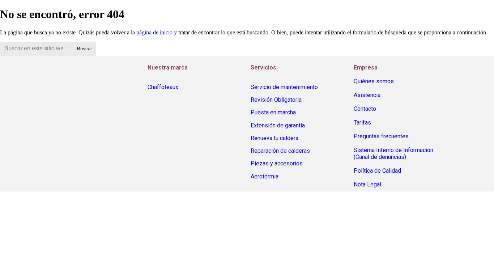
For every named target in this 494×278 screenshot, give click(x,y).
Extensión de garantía (278, 125)
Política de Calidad (377, 170)
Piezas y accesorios (277, 163)
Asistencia (367, 95)
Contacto (365, 108)
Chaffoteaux (163, 87)
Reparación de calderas (280, 150)
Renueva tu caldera (274, 138)
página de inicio (154, 32)
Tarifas (362, 122)
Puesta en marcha (273, 112)
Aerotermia (264, 176)
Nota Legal (367, 184)
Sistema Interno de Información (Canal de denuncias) (393, 153)
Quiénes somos (374, 81)
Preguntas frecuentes (381, 136)
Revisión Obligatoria (276, 99)
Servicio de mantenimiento (284, 87)
